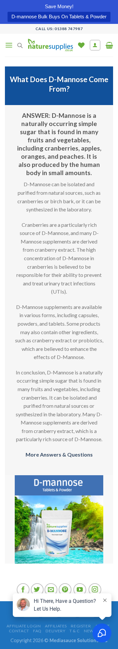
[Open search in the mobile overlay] (20, 45)
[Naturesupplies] (50, 45)
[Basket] (109, 45)
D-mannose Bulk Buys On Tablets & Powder (59, 16)
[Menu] (9, 45)
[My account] (95, 45)
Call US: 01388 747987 (59, 28)
